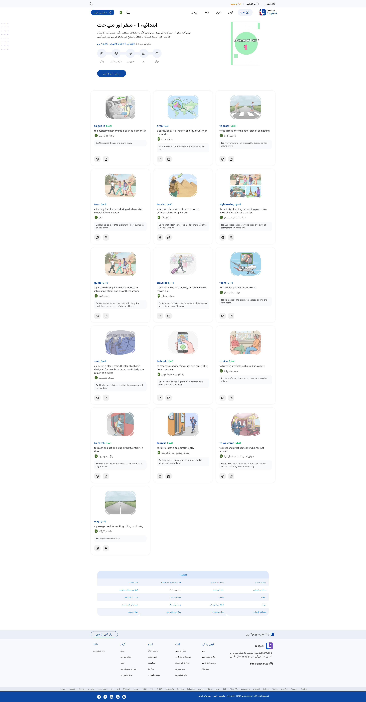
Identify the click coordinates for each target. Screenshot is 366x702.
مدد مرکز (205, 668)
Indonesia (191, 689)
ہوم (98, 43)
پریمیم (234, 3)
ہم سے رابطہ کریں (209, 662)
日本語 (159, 689)
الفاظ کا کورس (116, 43)
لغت (104, 43)
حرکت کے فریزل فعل (131, 597)
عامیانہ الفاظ (153, 650)
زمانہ (122, 662)
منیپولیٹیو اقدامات (260, 612)
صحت (221, 597)
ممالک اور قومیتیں (259, 590)
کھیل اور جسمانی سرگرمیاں (128, 590)
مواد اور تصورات (218, 612)
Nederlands (102, 689)
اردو (118, 689)
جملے (123, 650)
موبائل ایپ (251, 3)
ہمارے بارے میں (209, 656)
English (304, 689)
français (294, 689)
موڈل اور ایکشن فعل (173, 612)
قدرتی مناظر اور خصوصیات (171, 582)
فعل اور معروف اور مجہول (128, 668)
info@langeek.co (259, 663)
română (72, 689)
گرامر (123, 644)
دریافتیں (263, 597)
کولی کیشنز (152, 656)
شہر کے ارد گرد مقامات (130, 604)
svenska (91, 689)
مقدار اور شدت (218, 590)
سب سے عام (180, 668)
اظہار (150, 644)
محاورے (151, 668)
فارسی (200, 689)
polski (136, 689)
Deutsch (180, 689)
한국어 (144, 689)
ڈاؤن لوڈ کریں (102, 634)
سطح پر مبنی (180, 650)
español (284, 689)
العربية (218, 689)
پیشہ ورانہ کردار (260, 582)
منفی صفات (133, 582)
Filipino (209, 689)
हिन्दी (224, 689)
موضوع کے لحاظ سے (183, 656)
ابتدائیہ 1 (129, 43)
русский (256, 689)
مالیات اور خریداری (217, 582)
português (170, 689)
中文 (152, 689)
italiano (266, 689)
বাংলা (112, 689)
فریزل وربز (152, 662)
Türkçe (275, 689)
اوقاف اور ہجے (126, 656)
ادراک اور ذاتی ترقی (217, 604)
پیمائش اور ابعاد (175, 604)
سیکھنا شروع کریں (111, 73)
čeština (81, 689)
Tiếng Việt (234, 689)
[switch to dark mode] (91, 4)
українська (245, 689)
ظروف (264, 604)
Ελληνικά (126, 689)
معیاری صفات (133, 612)
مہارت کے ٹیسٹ (182, 662)
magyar (62, 689)
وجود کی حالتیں (175, 597)
